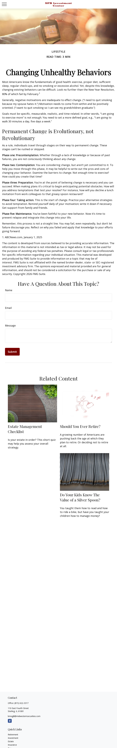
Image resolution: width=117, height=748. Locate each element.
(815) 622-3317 (21, 703)
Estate (11, 741)
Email (8, 308)
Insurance (12, 744)
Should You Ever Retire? (80, 426)
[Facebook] (10, 721)
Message (10, 325)
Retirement (13, 734)
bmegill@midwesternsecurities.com (24, 716)
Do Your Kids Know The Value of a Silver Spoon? (80, 497)
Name (8, 290)
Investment (13, 738)
